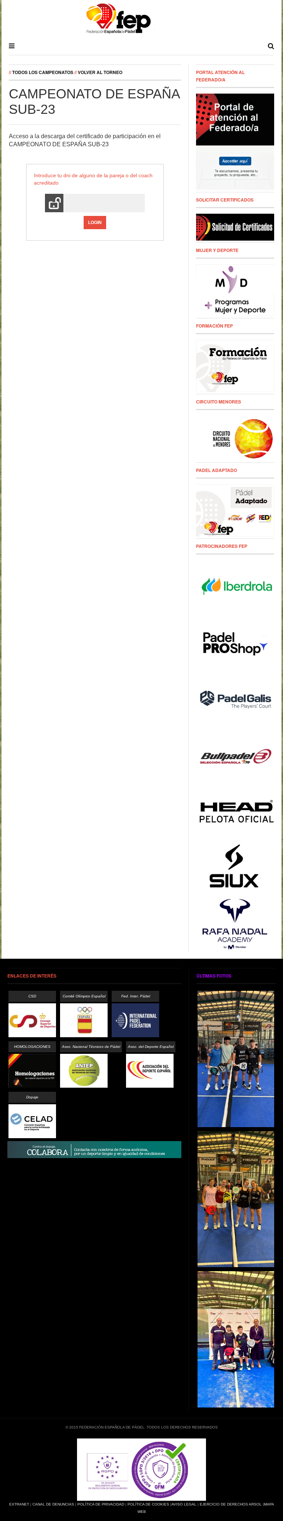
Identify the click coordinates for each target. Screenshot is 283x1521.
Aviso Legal (183, 1504)
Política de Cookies (148, 1504)
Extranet (19, 1504)
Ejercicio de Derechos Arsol (231, 1504)
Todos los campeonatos (42, 72)
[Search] (271, 46)
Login (95, 222)
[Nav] (11, 46)
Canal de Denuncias (53, 1504)
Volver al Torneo (100, 72)
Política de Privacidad (100, 1504)
